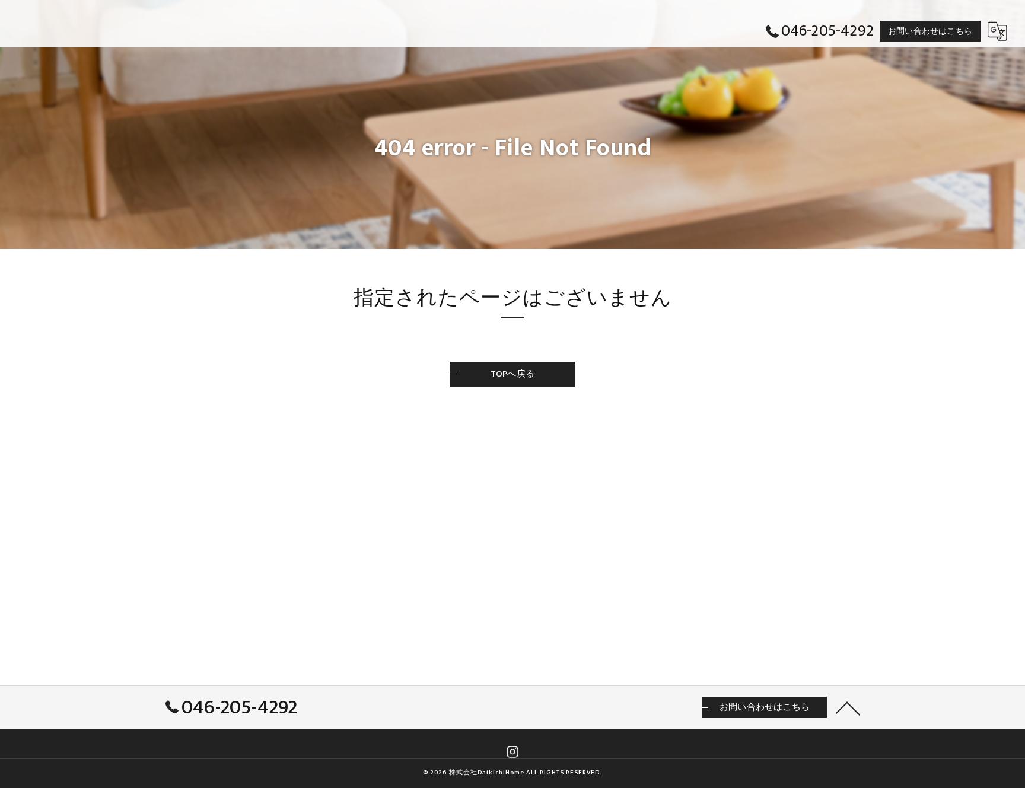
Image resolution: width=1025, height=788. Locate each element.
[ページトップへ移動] (848, 707)
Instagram (512, 752)
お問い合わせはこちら (930, 31)
